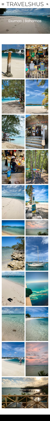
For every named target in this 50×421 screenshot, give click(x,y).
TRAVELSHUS (25, 4)
